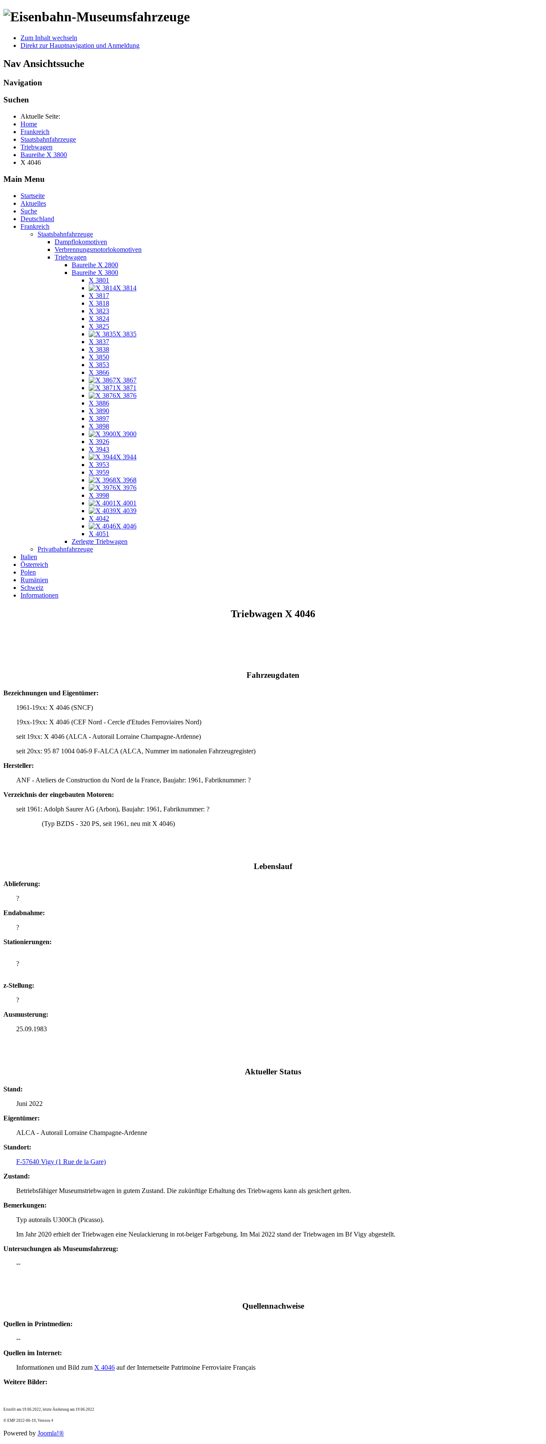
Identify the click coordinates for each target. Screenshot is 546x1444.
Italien (28, 556)
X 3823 (99, 311)
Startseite (32, 195)
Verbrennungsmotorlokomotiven (98, 249)
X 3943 (99, 449)
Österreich (34, 564)
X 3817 (99, 295)
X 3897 (99, 418)
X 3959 (99, 472)
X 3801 (99, 280)
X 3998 (99, 495)
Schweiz (32, 587)
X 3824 (99, 318)
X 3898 (99, 426)
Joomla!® (51, 1433)
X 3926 (99, 441)
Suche (28, 211)
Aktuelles (33, 203)
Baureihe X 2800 (95, 264)
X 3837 (99, 341)
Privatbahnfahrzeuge (65, 549)
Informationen (39, 595)
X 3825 (99, 326)
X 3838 (99, 349)
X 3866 (99, 372)
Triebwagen (71, 257)
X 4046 (104, 1367)
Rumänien (34, 579)
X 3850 (99, 357)
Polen (28, 572)
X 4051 (99, 533)
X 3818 (99, 303)
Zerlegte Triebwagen (100, 541)
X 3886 (99, 403)
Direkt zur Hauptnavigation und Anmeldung (79, 45)
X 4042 (99, 518)
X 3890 (99, 410)
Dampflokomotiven (81, 241)
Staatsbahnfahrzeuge (65, 234)
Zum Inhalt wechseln (48, 37)
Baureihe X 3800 (95, 272)
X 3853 (99, 364)
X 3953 (99, 464)
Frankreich (34, 226)
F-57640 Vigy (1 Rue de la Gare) (61, 1161)
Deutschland (37, 218)
